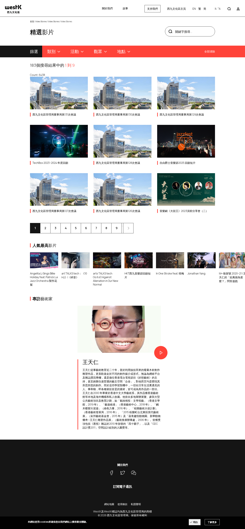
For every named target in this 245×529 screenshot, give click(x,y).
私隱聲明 (136, 504)
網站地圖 (109, 504)
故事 (125, 8)
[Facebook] (111, 472)
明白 (195, 522)
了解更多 (212, 522)
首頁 (32, 21)
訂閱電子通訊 (122, 486)
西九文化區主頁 (176, 9)
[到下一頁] (128, 228)
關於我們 (107, 8)
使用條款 (123, 504)
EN (194, 9)
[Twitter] (122, 472)
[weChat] (133, 472)
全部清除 (209, 51)
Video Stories (41, 21)
